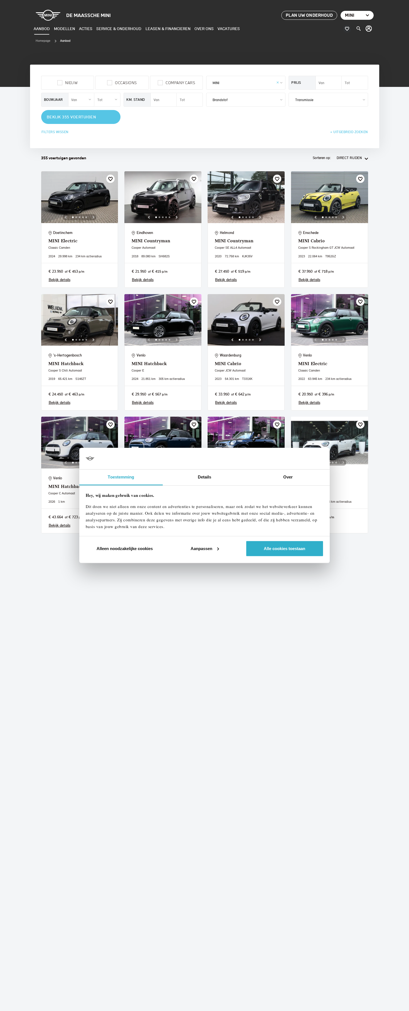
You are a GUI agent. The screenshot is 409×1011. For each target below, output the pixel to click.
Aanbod (42, 28)
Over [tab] (288, 477)
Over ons (204, 28)
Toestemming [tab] (121, 477)
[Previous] (65, 217)
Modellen (64, 28)
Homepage (43, 41)
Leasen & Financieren (168, 28)
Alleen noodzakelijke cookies (125, 548)
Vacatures (229, 28)
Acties (85, 28)
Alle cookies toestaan (284, 548)
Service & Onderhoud (118, 28)
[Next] (93, 217)
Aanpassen (201, 548)
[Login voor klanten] (369, 28)
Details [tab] (204, 477)
